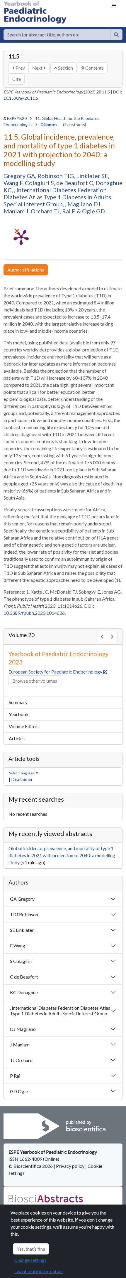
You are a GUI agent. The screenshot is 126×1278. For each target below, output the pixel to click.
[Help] (116, 34)
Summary (18, 702)
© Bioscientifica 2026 (31, 1166)
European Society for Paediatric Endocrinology (55, 671)
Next (37, 68)
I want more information (38, 1271)
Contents (94, 68)
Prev (20, 68)
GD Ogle (19, 1091)
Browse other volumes (34, 681)
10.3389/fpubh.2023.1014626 (34, 613)
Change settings (30, 1260)
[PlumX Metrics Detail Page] (21, 236)
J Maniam (20, 1044)
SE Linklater (22, 930)
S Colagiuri (21, 961)
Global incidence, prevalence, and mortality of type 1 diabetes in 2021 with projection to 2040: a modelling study (61, 855)
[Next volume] (112, 636)
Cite (16, 79)
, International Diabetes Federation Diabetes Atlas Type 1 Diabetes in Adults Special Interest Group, (60, 1010)
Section (65, 68)
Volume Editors (24, 726)
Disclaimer (22, 779)
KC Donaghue (24, 992)
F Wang (17, 945)
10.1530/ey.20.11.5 (21, 98)
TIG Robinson (24, 914)
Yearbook (19, 714)
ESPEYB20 (17, 118)
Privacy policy (70, 1166)
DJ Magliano (23, 1029)
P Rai (15, 1075)
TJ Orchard (21, 1060)
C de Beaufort (24, 976)
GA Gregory (22, 899)
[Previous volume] (102, 636)
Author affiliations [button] (25, 269)
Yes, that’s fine (31, 1249)
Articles (17, 738)
